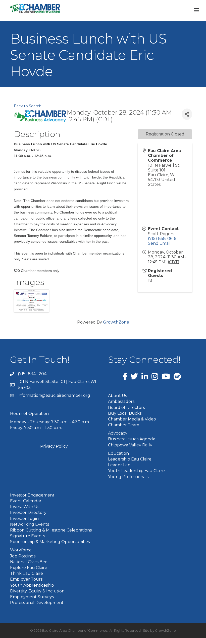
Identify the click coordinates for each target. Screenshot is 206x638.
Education (118, 453)
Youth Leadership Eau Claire (136, 470)
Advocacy (117, 433)
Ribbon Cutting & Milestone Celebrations (51, 530)
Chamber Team (123, 424)
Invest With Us (24, 506)
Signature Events (27, 536)
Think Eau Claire (26, 573)
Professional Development (37, 602)
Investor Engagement (32, 495)
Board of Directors (126, 407)
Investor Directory (28, 512)
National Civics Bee (28, 561)
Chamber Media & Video (132, 419)
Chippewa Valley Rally (130, 445)
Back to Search (27, 106)
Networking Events (29, 524)
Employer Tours (26, 579)
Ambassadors (121, 401)
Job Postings (22, 556)
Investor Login (24, 518)
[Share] (187, 114)
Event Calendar (25, 501)
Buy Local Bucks (124, 413)
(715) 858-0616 (162, 238)
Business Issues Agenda (131, 439)
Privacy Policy (54, 446)
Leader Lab (119, 465)
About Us (117, 395)
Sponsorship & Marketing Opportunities (50, 541)
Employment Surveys (32, 596)
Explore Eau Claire (28, 567)
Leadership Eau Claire (129, 459)
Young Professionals (128, 476)
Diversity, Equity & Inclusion (37, 591)
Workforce (21, 550)
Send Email (159, 243)
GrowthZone (116, 322)
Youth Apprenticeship (32, 585)
